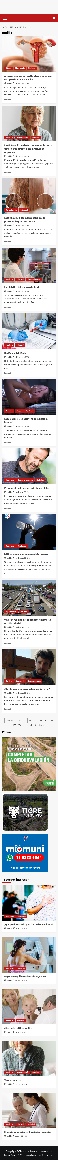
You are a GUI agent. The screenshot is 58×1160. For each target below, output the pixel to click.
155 (14, 725)
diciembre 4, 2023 (22, 83)
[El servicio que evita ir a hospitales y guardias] (29, 1110)
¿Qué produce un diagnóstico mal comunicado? (28, 924)
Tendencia (22, 546)
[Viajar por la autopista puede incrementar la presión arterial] (29, 598)
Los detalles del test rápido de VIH (22, 287)
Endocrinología (34, 681)
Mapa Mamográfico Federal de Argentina (25, 976)
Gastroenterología (25, 480)
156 (19, 725)
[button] (5, 18)
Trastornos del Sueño (25, 411)
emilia (9, 83)
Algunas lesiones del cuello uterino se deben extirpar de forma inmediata (28, 77)
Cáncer (8, 68)
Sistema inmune (33, 279)
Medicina (31, 68)
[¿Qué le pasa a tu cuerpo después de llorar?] (29, 667)
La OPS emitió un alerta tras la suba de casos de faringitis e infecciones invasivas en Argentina (28, 149)
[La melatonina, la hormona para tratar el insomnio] (29, 397)
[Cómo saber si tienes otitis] (29, 1006)
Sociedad (31, 1124)
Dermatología (11, 210)
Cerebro (9, 681)
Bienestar (9, 1020)
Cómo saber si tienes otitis (18, 1028)
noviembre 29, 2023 (22, 693)
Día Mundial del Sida (15, 353)
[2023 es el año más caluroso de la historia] (29, 532)
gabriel (9, 928)
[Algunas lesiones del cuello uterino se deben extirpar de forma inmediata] (29, 54)
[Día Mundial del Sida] (29, 331)
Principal (35, 137)
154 (51, 720)
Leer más (7, 99)
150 (29, 720)
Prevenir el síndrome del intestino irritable (27, 488)
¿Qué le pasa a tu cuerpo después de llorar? (27, 689)
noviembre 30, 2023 (22, 492)
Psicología (22, 916)
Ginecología (20, 68)
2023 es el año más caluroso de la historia (26, 554)
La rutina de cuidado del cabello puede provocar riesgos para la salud (24, 219)
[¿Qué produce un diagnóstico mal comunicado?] (29, 903)
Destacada (10, 480)
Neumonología (22, 137)
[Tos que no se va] (29, 1058)
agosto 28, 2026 (22, 928)
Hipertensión (11, 611)
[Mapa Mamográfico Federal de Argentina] (29, 955)
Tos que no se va (12, 1080)
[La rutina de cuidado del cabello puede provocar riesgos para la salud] (29, 196)
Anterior (10, 720)
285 (30, 725)
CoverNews (31, 1154)
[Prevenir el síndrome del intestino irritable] (29, 466)
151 (35, 720)
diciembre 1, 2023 (22, 291)
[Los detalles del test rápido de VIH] (29, 265)
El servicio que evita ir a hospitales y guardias (27, 1132)
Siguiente (39, 725)
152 (40, 720)
